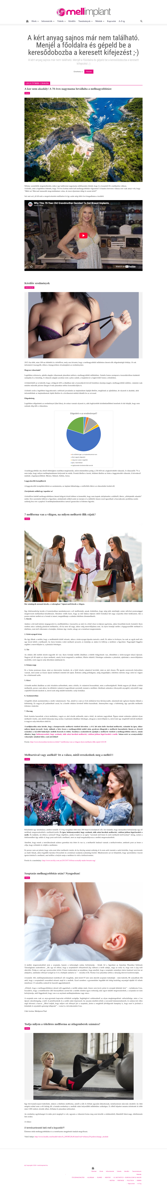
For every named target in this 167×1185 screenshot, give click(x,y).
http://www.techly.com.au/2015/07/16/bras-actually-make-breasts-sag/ (68, 860)
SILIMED (99, 1177)
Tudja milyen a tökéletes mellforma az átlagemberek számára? (62, 1024)
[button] (141, 21)
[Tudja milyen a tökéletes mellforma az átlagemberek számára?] (83, 1066)
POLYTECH (130, 1180)
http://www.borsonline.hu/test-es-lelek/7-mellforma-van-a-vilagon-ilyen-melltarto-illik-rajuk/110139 (68, 742)
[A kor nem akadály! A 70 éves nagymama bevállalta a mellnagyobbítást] (83, 139)
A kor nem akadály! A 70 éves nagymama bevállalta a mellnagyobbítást (67, 88)
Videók (60, 22)
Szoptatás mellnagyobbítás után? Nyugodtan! (52, 873)
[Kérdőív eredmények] (83, 325)
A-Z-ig (122, 21)
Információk (46, 22)
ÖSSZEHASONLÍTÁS (78, 1177)
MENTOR (108, 1177)
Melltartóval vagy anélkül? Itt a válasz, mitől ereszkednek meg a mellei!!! (68, 754)
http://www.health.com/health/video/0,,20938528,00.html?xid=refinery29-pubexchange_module (71, 1137)
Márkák (98, 22)
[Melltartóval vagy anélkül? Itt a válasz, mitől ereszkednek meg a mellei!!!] (83, 794)
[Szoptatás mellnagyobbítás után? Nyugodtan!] (83, 921)
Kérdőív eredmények (37, 283)
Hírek (33, 22)
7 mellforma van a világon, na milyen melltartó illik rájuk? (60, 514)
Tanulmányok (83, 22)
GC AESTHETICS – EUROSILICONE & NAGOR (127, 1177)
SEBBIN (139, 1180)
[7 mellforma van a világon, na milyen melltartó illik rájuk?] (83, 562)
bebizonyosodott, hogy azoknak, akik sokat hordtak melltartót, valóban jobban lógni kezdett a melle (76, 734)
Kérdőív (72, 21)
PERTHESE (120, 1180)
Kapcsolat (111, 21)
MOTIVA (112, 1180)
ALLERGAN (90, 1177)
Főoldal (89, 71)
